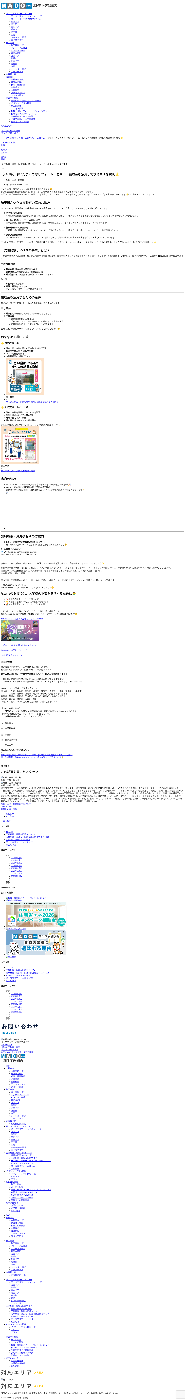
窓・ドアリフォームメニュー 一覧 (26, 16)
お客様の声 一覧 (18, 1124)
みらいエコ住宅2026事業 (22, 1197)
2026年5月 (16, 866)
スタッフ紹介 (17, 95)
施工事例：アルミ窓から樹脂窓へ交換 (18, 471)
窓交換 (14, 32)
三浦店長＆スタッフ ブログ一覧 (26, 101)
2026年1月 (16, 876)
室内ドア (15, 27)
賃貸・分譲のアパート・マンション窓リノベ (31, 111)
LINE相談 (15, 1211)
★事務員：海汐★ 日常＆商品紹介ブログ (31, 1161)
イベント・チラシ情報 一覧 (23, 1174)
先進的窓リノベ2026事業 (22, 116)
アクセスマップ (18, 93)
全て (9, 832)
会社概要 (15, 90)
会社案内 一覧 (17, 79)
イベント (15, 1176)
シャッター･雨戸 (18, 37)
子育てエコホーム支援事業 (23, 119)
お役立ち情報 (12, 98)
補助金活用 (16, 53)
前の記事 (10, 814)
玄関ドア (15, 21)
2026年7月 (16, 860)
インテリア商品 (18, 50)
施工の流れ (16, 106)
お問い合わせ (12, 1203)
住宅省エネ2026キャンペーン (24, 114)
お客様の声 (11, 74)
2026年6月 (16, 863)
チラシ (14, 1179)
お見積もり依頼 (18, 1208)
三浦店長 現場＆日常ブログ (19, 1153)
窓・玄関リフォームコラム (23, 1166)
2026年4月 (16, 868)
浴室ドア (15, 29)
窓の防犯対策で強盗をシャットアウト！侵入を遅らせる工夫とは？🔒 (32, 757)
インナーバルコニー (20, 48)
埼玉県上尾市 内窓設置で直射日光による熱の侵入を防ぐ (32, 402)
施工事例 (10, 43)
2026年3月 (16, 871)
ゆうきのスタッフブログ (22, 1163)
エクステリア (17, 40)
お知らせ (15, 1168)
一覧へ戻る (6, 821)
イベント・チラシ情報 (21, 103)
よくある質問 (17, 108)
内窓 (13, 35)
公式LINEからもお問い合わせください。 (19, 645)
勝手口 (14, 24)
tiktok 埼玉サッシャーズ (11, 655)
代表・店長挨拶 (18, 85)
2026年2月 (16, 873)
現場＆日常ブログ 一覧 (21, 1155)
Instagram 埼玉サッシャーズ (14, 650)
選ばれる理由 (17, 82)
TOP (8, 1066)
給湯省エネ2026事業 (20, 122)
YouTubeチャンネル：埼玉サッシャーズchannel (22, 619)
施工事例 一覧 (17, 45)
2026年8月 (16, 858)
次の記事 (10, 816)
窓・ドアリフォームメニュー (19, 14)
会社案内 (10, 77)
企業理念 (15, 87)
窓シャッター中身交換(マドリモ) (26, 19)
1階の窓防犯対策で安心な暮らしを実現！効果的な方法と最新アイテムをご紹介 (36, 755)
